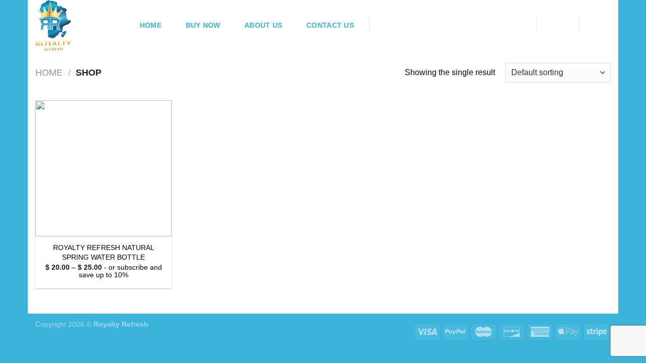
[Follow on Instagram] (394, 25)
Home (151, 25)
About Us (263, 25)
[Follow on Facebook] (380, 25)
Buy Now (203, 25)
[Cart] (600, 25)
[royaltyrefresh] (77, 25)
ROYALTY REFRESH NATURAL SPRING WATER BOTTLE (103, 252)
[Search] (516, 25)
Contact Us (330, 25)
